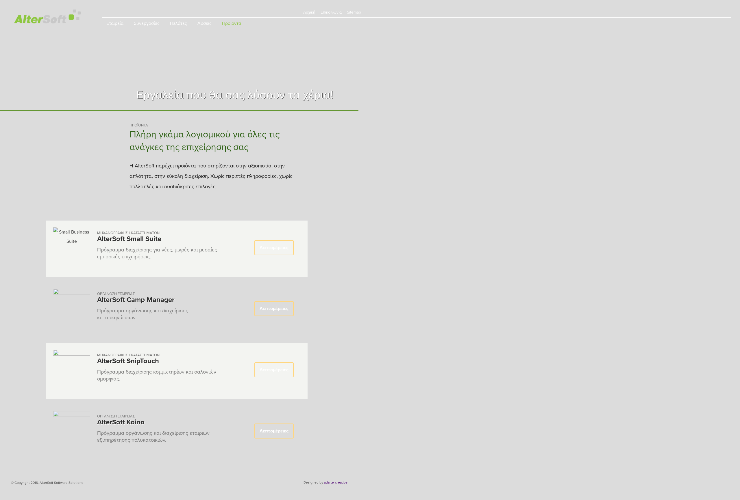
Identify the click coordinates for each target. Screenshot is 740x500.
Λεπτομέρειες (274, 248)
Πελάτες (178, 23)
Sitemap (354, 12)
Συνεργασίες (147, 23)
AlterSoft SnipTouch (128, 361)
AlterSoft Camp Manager (136, 300)
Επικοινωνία (331, 12)
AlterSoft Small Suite (129, 239)
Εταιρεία (114, 23)
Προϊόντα (231, 23)
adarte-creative (335, 482)
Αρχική (309, 12)
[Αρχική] (47, 18)
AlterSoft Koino (121, 422)
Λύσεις (204, 23)
